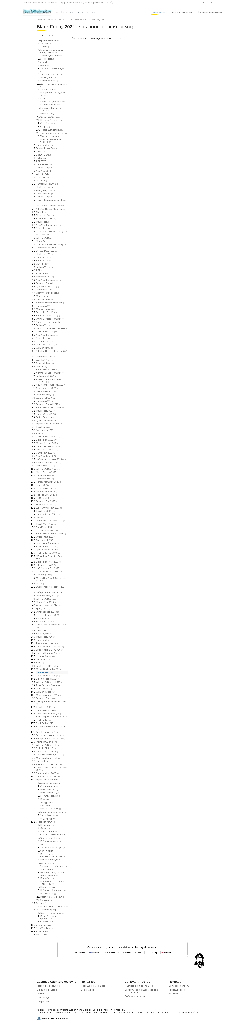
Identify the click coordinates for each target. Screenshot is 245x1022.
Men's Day (42, 241)
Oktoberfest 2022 (46, 430)
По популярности (100, 38)
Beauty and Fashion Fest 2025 (51, 702)
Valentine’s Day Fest (47, 745)
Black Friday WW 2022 (48, 436)
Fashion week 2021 (46, 376)
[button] (215, 3)
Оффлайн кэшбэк (70, 2)
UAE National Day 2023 (48, 568)
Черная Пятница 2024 (49, 653)
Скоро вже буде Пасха (49, 543)
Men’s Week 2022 (47, 391)
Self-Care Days (44, 234)
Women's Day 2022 (47, 398)
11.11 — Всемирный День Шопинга (48, 380)
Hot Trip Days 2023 (47, 495)
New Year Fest (44, 928)
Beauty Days (43, 155)
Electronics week (45, 187)
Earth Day (42, 177)
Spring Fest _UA (45, 417)
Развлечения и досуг (52, 897)
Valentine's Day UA (46, 599)
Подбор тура (48, 818)
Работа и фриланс (50, 841)
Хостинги (46, 900)
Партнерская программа (209, 12)
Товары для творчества (53, 133)
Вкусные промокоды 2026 (50, 754)
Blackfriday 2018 (46, 218)
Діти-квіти (42, 618)
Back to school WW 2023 (50, 407)
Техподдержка (177, 989)
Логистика (46, 869)
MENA (40, 583)
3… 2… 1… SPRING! (46, 748)
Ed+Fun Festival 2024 (48, 679)
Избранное (43, 1001)
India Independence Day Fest (51, 201)
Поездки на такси (50, 809)
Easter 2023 (43, 485)
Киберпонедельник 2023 (51, 459)
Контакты (174, 993)
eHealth (45, 62)
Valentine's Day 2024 (48, 595)
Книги (44, 98)
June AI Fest (43, 761)
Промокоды (98, 2)
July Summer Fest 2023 (49, 508)
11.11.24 (41, 662)
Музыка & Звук (49, 113)
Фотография (47, 851)
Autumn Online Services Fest (52, 328)
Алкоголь (46, 65)
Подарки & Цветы (51, 120)
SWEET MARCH (45, 934)
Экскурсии (47, 802)
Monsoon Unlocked (47, 309)
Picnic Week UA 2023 (48, 488)
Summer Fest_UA (46, 698)
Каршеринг (47, 805)
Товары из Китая (50, 136)
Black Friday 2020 (46, 331)
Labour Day (43, 366)
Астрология (47, 863)
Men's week (43, 296)
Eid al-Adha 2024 (45, 621)
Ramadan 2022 (44, 401)
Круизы (45, 799)
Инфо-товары (44, 925)
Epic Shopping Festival (48, 549)
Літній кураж (44, 633)
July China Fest (45, 151)
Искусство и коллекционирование (52, 855)
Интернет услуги (46, 822)
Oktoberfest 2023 (46, 537)
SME (39, 517)
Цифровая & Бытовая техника (51, 140)
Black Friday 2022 (46, 440)
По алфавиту (59, 8)
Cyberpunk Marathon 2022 (50, 420)
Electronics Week (46, 254)
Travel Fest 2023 (45, 511)
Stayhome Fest (45, 276)
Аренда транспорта (51, 783)
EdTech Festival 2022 (48, 446)
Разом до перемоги (47, 643)
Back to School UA (46, 257)
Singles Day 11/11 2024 (48, 666)
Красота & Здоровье (52, 101)
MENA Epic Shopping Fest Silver (49, 557)
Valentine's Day (45, 174)
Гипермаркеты (49, 80)
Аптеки (45, 47)
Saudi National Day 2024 (49, 650)
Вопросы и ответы (179, 985)
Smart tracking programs (50, 735)
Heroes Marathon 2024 (49, 615)
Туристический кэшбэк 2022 (52, 423)
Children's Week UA (47, 491)
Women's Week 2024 (48, 605)
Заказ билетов (49, 815)
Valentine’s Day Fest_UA (49, 682)
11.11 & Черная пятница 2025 (51, 716)
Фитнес (45, 828)
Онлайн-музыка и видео (53, 834)
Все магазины (158, 12)
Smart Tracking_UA (47, 732)
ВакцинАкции (44, 299)
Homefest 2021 (45, 341)
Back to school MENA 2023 (51, 533)
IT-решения (47, 825)
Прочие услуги (49, 887)
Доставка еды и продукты (53, 85)
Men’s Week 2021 (46, 344)
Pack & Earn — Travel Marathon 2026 (51, 768)
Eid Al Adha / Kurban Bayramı (52, 205)
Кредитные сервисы (52, 913)
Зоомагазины (48, 89)
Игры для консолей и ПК (54, 906)
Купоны (85, 2)
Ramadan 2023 (45, 475)
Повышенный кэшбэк (93, 985)
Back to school (44, 145)
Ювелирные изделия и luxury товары (52, 51)
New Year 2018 (45, 171)
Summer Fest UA (46, 504)
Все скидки (87, 989)
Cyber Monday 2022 (48, 388)
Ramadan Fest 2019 (47, 247)
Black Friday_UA (45, 720)
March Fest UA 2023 (47, 472)
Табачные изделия (51, 74)
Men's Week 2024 (46, 602)
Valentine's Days (45, 238)
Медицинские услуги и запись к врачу (52, 873)
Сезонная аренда (50, 786)
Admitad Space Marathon (50, 373)
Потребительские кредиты (49, 917)
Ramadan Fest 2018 (47, 184)
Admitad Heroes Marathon (51, 209)
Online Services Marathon (50, 319)
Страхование (48, 921)
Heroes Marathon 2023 (49, 482)
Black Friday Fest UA (47, 546)
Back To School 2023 (48, 514)
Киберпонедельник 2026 (50, 738)
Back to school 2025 (47, 710)
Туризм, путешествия (48, 779)
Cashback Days (45, 363)
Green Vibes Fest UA (47, 751)
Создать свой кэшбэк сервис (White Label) (141, 991)
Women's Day (44, 348)
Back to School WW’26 (49, 776)
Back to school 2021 (47, 369)
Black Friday (44, 164)
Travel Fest (42, 222)
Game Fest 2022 (45, 453)
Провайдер (47, 878)
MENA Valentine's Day (48, 443)
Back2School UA (45, 527)
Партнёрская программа (139, 985)
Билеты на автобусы (51, 789)
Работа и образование (53, 890)
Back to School (45, 260)
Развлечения (48, 893)
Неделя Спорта (45, 167)
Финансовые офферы (48, 909)
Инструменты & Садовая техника (52, 93)
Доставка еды (48, 831)
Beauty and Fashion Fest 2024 (51, 625)
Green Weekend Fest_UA (50, 646)
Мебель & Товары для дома (51, 109)
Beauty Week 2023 (47, 530)
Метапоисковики (50, 796)
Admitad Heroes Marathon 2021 (52, 352)
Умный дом (47, 59)
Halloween (42, 158)
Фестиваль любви (46, 742)
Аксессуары (48, 77)
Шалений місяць (45, 656)
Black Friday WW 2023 (48, 562)
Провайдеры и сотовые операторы (52, 882)
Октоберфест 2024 (47, 612)
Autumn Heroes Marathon (50, 322)
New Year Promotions (48, 225)
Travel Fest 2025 (45, 707)
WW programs (44, 574)
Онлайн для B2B (50, 838)
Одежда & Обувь (50, 117)
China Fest (42, 212)
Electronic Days (45, 215)
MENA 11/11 (43, 659)
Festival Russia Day (47, 148)
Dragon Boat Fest (46, 251)
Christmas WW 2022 (47, 449)
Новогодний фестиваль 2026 (50, 727)
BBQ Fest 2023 (45, 498)
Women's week (45, 692)
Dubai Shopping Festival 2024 (51, 588)
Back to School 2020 (48, 315)
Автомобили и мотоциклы (53, 69)
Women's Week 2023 (48, 462)
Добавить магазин (135, 996)
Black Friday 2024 (97, 20)
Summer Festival (46, 283)
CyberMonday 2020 (47, 286)
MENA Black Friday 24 (48, 669)
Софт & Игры (48, 123)
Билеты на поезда (51, 792)
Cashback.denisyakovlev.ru (49, 20)
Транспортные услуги (52, 847)
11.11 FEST (42, 161)
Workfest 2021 (44, 360)
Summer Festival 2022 (48, 404)
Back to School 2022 (48, 414)
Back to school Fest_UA (49, 713)
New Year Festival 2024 (49, 571)
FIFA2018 (42, 180)
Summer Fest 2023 (47, 501)
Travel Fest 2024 (45, 637)
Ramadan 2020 (45, 306)
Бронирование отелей (53, 812)
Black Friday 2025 (46, 723)
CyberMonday (44, 228)
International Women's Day (51, 231)
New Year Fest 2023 (48, 456)
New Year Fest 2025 (48, 675)
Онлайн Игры (44, 903)
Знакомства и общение (53, 866)
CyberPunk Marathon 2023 (50, 520)
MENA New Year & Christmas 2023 (50, 579)
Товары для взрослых (52, 55)
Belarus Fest (43, 630)
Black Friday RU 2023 (48, 553)
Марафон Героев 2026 (49, 758)
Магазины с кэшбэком (45, 2)
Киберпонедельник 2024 (50, 592)
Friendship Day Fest (47, 312)
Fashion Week (44, 267)
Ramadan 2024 (45, 478)
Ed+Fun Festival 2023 (48, 565)
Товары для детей (51, 130)
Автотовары (47, 43)
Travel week (43, 427)
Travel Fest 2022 (45, 411)
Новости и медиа (50, 859)
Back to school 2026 (47, 773)
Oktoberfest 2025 (46, 540)
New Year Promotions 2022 (51, 385)
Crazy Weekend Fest (47, 293)
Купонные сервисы (51, 104)
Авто (43, 844)
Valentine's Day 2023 (48, 469)
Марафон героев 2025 (48, 695)
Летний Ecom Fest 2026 (50, 764)
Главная (27, 2)
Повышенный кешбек (181, 12)
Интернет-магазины (48, 40)
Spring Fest (43, 608)
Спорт (45, 126)
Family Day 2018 (45, 190)
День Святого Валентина (50, 685)
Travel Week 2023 (46, 524)
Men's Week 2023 (46, 465)
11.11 (39, 270)
